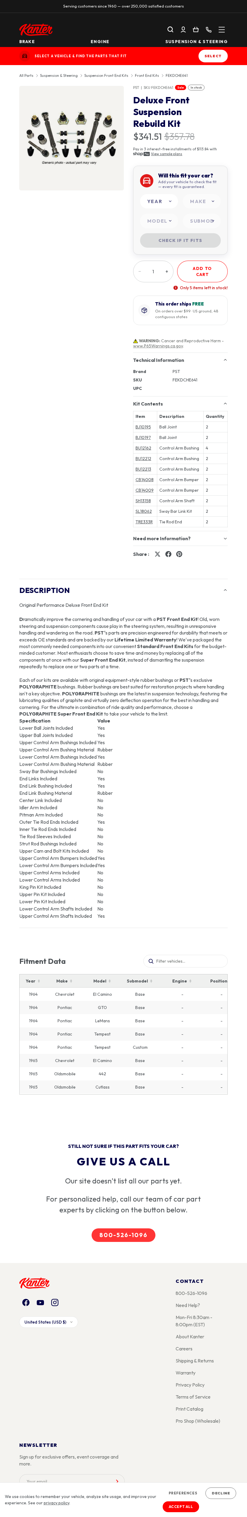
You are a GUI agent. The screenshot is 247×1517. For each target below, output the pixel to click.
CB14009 (145, 490)
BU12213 (143, 469)
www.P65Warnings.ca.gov (158, 346)
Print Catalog (189, 1409)
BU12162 (143, 448)
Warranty (185, 1373)
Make (62, 981)
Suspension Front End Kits (106, 75)
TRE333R (144, 522)
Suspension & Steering (196, 41)
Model (99, 981)
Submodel (137, 981)
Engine (100, 41)
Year (31, 981)
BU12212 (143, 458)
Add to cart (202, 271)
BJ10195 (143, 427)
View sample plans (166, 154)
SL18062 (144, 511)
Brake (27, 41)
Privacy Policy (190, 1385)
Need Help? (188, 1305)
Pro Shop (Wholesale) (198, 1421)
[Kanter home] (24, 56)
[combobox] (159, 201)
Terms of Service (193, 1397)
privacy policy (56, 1503)
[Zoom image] (71, 138)
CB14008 (145, 479)
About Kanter (190, 1337)
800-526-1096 (123, 1235)
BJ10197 (143, 437)
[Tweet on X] (157, 554)
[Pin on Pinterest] (179, 554)
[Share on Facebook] (168, 554)
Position (218, 981)
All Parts (26, 75)
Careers (184, 1349)
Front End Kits (147, 75)
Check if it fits (180, 240)
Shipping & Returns (195, 1361)
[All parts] (222, 30)
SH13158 (143, 500)
